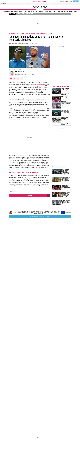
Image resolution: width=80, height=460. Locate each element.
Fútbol (25, 11)
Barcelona (30, 11)
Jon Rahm (16, 191)
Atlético (35, 11)
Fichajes (70, 11)
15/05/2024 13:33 (19, 76)
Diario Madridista (14, 11)
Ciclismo (66, 11)
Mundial (21, 11)
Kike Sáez (17, 71)
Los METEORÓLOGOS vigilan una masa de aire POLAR (16, 3)
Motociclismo (60, 11)
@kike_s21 (22, 71)
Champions (46, 11)
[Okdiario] (40, 6)
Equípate (75, 11)
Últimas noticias (6, 11)
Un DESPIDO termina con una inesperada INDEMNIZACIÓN (34, 3)
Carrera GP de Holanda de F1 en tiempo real (26, 13)
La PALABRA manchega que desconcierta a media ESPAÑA (51, 3)
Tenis (50, 11)
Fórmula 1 (54, 11)
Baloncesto (40, 11)
